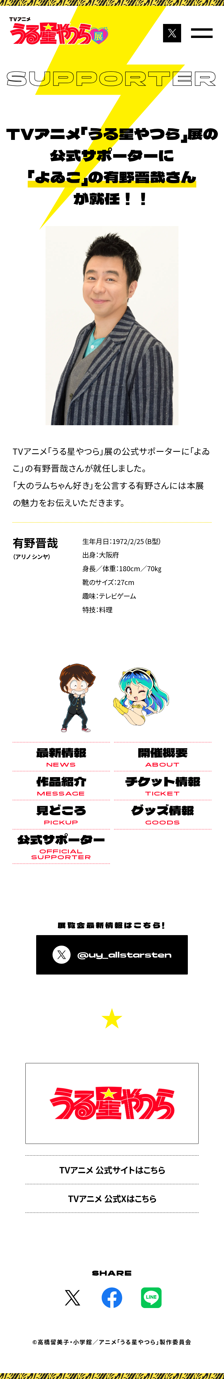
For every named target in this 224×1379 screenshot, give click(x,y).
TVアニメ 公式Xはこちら (112, 1198)
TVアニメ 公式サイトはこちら (112, 1169)
